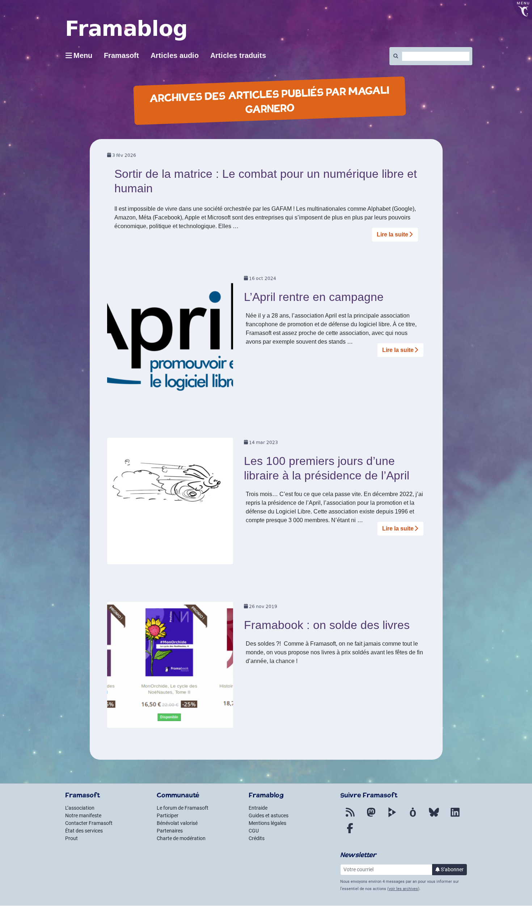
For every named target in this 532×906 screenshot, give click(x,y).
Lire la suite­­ (392, 234)
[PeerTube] (392, 816)
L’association (79, 808)
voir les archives (403, 888)
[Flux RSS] (350, 816)
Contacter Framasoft (89, 823)
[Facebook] (350, 832)
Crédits (257, 838)
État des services (84, 831)
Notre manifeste (83, 815)
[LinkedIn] (455, 816)
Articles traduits (238, 55)
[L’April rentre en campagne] (170, 339)
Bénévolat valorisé (177, 823)
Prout (71, 838)
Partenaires (170, 831)
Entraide (258, 808)
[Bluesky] (434, 816)
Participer (167, 815)
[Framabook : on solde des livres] (170, 667)
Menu (82, 55)
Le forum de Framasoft (182, 808)
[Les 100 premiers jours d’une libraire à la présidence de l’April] (170, 503)
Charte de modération (181, 838)
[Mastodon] (371, 816)
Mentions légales (267, 823)
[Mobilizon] (413, 816)
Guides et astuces (268, 815)
